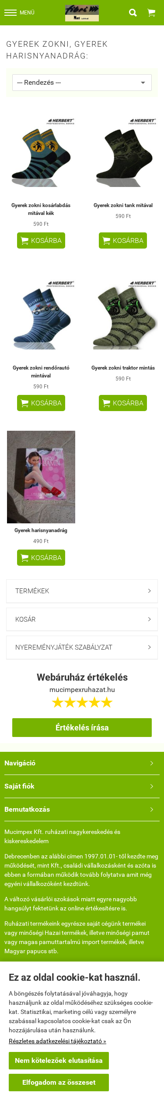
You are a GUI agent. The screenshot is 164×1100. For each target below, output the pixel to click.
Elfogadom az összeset (58, 1082)
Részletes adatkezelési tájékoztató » (57, 1041)
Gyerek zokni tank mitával (123, 205)
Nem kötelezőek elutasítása (59, 1060)
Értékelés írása (82, 727)
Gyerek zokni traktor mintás (123, 368)
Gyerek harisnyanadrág (40, 530)
